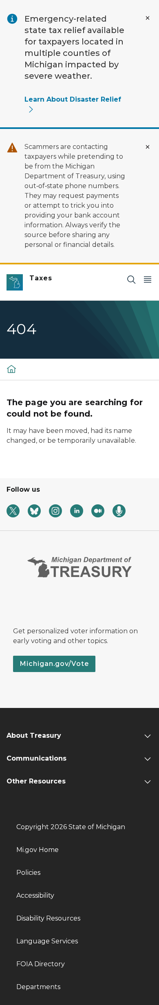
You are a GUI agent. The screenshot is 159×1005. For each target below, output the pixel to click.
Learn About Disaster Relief (72, 99)
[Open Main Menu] (147, 279)
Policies (28, 872)
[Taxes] (11, 369)
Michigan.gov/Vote (54, 664)
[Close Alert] (147, 18)
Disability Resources (48, 918)
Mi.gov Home (37, 850)
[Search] (131, 279)
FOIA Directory (40, 964)
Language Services (47, 941)
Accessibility (35, 895)
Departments (38, 987)
